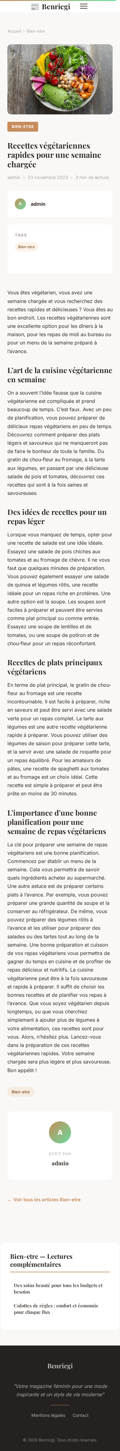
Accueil (14, 31)
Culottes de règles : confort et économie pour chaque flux (56, 1308)
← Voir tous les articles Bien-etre (44, 1200)
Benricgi (50, 6)
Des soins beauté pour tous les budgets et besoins (58, 1288)
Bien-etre (36, 31)
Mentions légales (48, 1415)
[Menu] (84, 6)
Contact (81, 1415)
